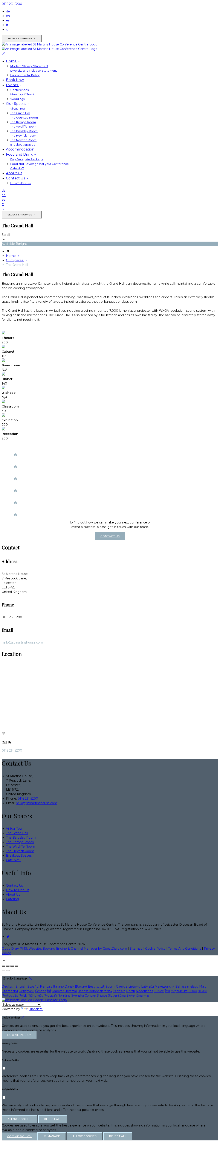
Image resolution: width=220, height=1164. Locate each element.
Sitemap (136, 948)
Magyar (58, 991)
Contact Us (16, 178)
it (7, 29)
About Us (14, 173)
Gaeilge (121, 986)
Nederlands (144, 991)
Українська (179, 991)
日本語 (192, 991)
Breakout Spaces (22, 144)
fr (7, 25)
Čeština (40, 991)
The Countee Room (24, 117)
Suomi (110, 986)
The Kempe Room (23, 122)
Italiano (58, 986)
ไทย (167, 991)
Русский (50, 995)
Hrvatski (70, 991)
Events (12, 85)
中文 (147, 995)
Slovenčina (135, 995)
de (8, 11)
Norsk (130, 991)
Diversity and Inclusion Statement (33, 70)
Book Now (15, 80)
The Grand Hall (20, 113)
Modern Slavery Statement (29, 66)
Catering (12, 899)
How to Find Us (17, 890)
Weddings (17, 99)
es (7, 20)
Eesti (91, 986)
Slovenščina (117, 995)
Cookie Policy (155, 948)
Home (11, 61)
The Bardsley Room (24, 131)
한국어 (202, 991)
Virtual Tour (18, 108)
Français (46, 986)
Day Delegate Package (26, 159)
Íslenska (119, 991)
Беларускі (26, 991)
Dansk (69, 986)
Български (10, 991)
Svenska (77, 995)
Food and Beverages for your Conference (39, 163)
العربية (100, 986)
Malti (202, 986)
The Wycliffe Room (23, 126)
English (20, 986)
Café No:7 (17, 168)
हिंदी (49, 991)
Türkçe (159, 991)
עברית (108, 991)
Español (33, 986)
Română (64, 995)
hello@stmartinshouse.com (22, 642)
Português (10, 995)
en (8, 16)
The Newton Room (23, 140)
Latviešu (147, 986)
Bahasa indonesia (91, 991)
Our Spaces (16, 104)
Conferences (19, 90)
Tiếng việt (35, 995)
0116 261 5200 (12, 4)
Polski (23, 995)
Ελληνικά (81, 986)
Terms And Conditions (184, 948)
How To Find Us (20, 183)
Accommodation (20, 149)
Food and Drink (20, 154)
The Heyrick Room (23, 135)
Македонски (164, 986)
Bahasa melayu (186, 986)
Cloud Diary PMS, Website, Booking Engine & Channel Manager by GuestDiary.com (64, 948)
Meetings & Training (23, 94)
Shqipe (102, 995)
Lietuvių (134, 986)
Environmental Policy (25, 75)
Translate (36, 1009)
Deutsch (8, 986)
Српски (90, 995)
